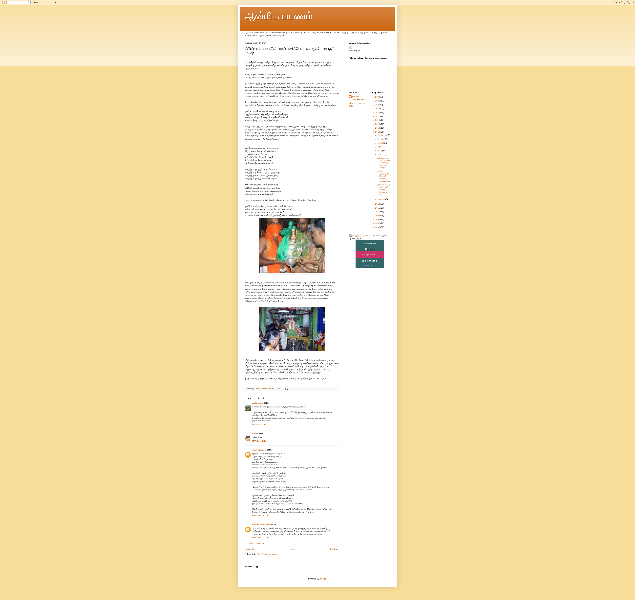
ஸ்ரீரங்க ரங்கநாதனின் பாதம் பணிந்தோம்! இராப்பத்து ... (383, 176)
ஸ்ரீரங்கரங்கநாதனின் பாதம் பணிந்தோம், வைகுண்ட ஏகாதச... (383, 163)
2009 (377, 216)
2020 (377, 105)
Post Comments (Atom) (267, 554)
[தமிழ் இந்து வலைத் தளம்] (360, 236)
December (382, 135)
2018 (377, 112)
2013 (377, 132)
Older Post (333, 549)
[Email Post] (287, 389)
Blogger (322, 579)
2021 (377, 101)
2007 (377, 223)
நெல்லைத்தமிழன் (259, 450)
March (381, 154)
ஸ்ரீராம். (255, 433)
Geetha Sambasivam (262, 525)
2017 (377, 116)
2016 (377, 120)
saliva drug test (354, 50)
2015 (377, 124)
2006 (377, 227)
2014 (377, 128)
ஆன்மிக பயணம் (279, 16)
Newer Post (251, 549)
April (380, 151)
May (380, 147)
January (381, 199)
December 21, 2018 (261, 538)
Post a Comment (256, 543)
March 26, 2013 (259, 424)
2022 (377, 97)
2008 (377, 219)
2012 (377, 204)
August (381, 143)
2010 (377, 212)
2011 (377, 208)
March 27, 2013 (259, 441)
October (381, 139)
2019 (377, 108)
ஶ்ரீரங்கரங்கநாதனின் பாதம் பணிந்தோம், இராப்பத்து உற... (383, 190)
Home (292, 549)
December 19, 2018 (261, 516)
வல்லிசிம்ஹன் (257, 403)
